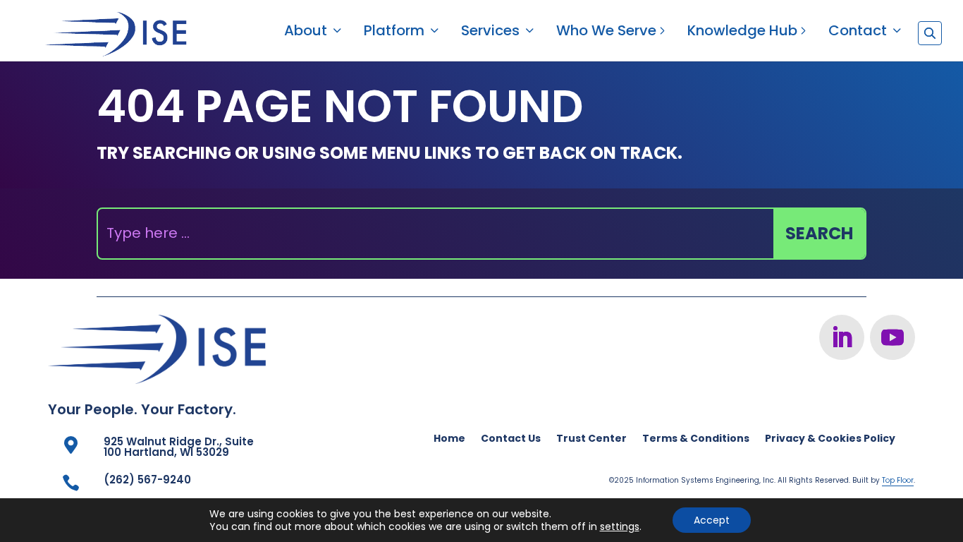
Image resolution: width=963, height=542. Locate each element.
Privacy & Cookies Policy (830, 439)
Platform (394, 32)
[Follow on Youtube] (892, 337)
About (305, 32)
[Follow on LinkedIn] (841, 337)
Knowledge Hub (742, 32)
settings (619, 526)
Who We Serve (606, 32)
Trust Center (591, 439)
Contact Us (511, 439)
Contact (857, 32)
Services (490, 32)
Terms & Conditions (695, 439)
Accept (712, 520)
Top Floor (898, 480)
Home (449, 439)
